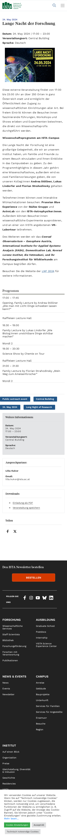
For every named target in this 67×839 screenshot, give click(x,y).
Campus (42, 676)
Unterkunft (42, 700)
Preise (5, 763)
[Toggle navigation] (62, 5)
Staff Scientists (11, 634)
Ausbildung (45, 619)
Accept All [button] (39, 825)
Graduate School (45, 626)
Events (6, 688)
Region (39, 729)
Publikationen (10, 660)
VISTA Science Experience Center (46, 644)
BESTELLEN (33, 577)
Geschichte (8, 777)
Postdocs (41, 632)
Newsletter (8, 694)
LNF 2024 (48, 271)
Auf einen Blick (10, 751)
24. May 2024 (9, 407)
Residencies (9, 783)
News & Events (14, 676)
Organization (9, 757)
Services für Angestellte (49, 712)
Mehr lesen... (11, 818)
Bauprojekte (42, 694)
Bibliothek (8, 640)
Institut (9, 745)
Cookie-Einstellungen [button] (17, 825)
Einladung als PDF (23, 502)
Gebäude (41, 688)
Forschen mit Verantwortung (10, 653)
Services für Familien (48, 706)
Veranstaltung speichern (26, 507)
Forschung (11, 619)
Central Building (45, 399)
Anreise (40, 682)
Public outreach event (14, 399)
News (5, 682)
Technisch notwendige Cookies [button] (23, 831)
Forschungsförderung (14, 646)
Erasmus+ (41, 717)
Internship (41, 637)
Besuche (40, 723)
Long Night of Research (39, 407)
